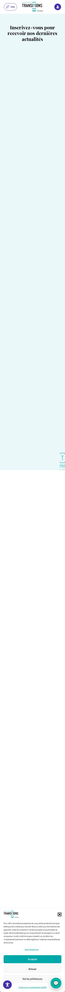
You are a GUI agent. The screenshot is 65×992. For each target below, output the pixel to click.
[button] (59, 914)
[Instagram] (57, 7)
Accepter (32, 959)
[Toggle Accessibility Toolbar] (7, 984)
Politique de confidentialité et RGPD (33, 987)
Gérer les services (31, 949)
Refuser (32, 969)
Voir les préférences (32, 978)
